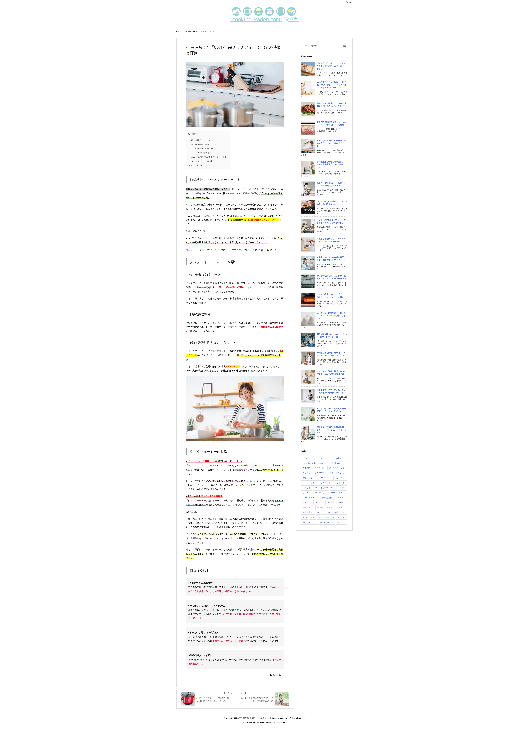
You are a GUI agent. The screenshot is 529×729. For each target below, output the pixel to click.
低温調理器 (327, 497)
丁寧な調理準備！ (201, 152)
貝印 (312, 517)
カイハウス (319, 472)
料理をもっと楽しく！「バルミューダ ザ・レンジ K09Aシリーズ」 (331, 240)
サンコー (325, 477)
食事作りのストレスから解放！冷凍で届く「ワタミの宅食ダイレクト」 (331, 143)
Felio (338, 458)
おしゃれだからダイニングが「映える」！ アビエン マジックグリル (332, 277)
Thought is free (279, 722)
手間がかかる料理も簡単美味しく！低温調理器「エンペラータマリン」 (331, 164)
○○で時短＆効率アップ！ (204, 148)
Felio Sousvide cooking (313, 463)
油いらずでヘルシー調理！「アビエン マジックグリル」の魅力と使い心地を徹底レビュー (331, 85)
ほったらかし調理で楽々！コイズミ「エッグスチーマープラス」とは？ (331, 316)
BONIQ (306, 458)
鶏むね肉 (341, 517)
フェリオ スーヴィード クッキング (318, 487)
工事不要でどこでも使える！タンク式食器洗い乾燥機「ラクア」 (331, 391)
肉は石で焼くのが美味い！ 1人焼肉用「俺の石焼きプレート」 (332, 202)
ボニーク (307, 492)
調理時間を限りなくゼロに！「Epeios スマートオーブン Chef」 (332, 335)
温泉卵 (306, 502)
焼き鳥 (330, 502)
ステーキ (339, 477)
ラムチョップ (321, 492)
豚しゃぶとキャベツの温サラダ (330, 512)
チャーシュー (326, 482)
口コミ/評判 (195, 165)
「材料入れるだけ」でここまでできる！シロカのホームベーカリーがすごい (331, 66)
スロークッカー (309, 482)
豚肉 (305, 517)
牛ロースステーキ (324, 507)
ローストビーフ (338, 492)
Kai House (336, 463)
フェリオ (341, 482)
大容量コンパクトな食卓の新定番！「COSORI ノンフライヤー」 (331, 258)
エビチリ (307, 472)
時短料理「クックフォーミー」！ (204, 140)
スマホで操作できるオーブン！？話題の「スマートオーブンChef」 (331, 295)
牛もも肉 (307, 507)
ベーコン (341, 487)
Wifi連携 (306, 467)
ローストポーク (309, 497)
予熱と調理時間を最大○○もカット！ (208, 156)
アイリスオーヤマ (336, 467)
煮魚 (341, 502)
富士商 (340, 497)
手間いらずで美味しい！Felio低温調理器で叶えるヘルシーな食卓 (331, 104)
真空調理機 (307, 512)
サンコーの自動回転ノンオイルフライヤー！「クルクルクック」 (331, 221)
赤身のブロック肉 (326, 517)
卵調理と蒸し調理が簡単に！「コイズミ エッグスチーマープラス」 (331, 354)
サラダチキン (308, 477)
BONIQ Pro (323, 458)
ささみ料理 (319, 467)
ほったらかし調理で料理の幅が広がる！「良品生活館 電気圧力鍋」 (331, 372)
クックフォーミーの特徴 (201, 161)
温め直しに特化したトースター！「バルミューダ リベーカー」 (331, 184)
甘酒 (341, 507)
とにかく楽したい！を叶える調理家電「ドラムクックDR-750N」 (331, 410)
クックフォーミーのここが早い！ (204, 144)
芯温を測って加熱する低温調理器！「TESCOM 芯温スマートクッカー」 (331, 430)
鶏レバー (341, 522)
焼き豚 (318, 502)
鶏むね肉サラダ (327, 522)
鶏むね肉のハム (309, 522)
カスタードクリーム (336, 472)
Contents (276, 675)
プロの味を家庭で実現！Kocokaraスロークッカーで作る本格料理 (332, 123)
